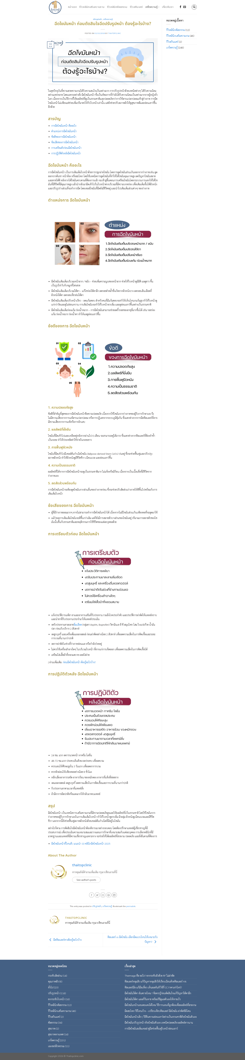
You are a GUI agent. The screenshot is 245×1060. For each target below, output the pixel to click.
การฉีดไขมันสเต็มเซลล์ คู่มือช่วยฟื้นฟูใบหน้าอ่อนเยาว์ (151, 1028)
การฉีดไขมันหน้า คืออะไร (63, 125)
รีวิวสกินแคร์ (136, 7)
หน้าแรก (72, 7)
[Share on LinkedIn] (114, 895)
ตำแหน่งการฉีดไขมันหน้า (64, 131)
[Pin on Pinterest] (108, 895)
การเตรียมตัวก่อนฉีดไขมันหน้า (66, 147)
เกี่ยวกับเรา (167, 7)
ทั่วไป (50, 987)
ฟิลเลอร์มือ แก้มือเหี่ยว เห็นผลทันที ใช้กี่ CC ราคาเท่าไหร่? (153, 987)
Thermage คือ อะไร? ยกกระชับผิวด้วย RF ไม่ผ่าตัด (149, 975)
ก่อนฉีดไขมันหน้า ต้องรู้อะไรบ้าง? (79, 662)
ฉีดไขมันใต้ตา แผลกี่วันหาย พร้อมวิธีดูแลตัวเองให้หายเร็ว (153, 999)
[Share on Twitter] (97, 895)
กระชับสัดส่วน (55, 975)
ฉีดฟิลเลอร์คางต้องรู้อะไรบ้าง (67, 939)
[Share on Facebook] (91, 895)
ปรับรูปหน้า (97, 19)
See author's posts (86, 879)
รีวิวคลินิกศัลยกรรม (117, 7)
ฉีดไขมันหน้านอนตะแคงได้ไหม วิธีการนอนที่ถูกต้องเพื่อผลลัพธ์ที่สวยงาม (160, 1005)
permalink (130, 906)
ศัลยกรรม (52, 1022)
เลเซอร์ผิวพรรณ (56, 1046)
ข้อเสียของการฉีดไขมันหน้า (64, 142)
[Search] (194, 7)
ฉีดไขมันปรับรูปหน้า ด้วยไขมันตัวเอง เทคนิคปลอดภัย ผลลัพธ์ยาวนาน (159, 1022)
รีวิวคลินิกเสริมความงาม (91, 7)
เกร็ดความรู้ (151, 7)
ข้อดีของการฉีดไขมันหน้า (63, 136)
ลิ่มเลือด (78, 624)
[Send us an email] (184, 7)
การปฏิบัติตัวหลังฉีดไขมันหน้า (66, 153)
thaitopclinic (114, 33)
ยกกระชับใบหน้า (56, 999)
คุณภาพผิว (53, 981)
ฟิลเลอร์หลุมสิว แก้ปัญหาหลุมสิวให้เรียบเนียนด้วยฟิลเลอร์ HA (155, 981)
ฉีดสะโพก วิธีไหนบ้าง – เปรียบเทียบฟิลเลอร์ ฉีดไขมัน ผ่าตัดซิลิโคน (158, 1010)
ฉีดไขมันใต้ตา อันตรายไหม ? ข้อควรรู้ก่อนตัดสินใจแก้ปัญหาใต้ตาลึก (158, 993)
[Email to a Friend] (103, 895)
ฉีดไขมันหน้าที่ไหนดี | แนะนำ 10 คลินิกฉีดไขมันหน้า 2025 (80, 843)
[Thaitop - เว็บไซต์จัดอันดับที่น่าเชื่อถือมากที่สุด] (56, 7)
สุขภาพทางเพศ (55, 1034)
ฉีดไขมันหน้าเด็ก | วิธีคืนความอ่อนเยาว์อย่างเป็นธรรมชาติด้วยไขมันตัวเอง (161, 1016)
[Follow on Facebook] (180, 7)
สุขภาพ (51, 1028)
